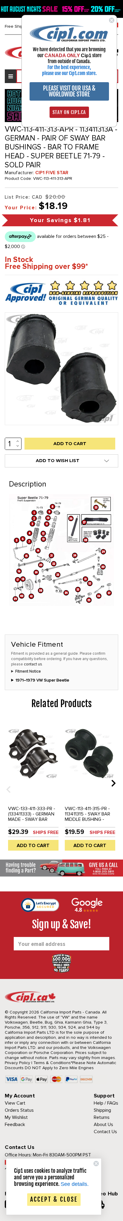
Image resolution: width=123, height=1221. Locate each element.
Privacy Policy (17, 1062)
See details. (75, 1184)
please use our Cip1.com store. (69, 73)
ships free (46, 832)
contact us (33, 664)
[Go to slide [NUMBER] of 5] (6, 783)
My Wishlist (16, 1117)
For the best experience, (69, 67)
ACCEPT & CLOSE (54, 1199)
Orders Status (19, 1110)
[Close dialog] (112, 20)
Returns (102, 1117)
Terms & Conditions (52, 1062)
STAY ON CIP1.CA (69, 112)
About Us (103, 1125)
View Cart (15, 1103)
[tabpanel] (33, 787)
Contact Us (105, 1132)
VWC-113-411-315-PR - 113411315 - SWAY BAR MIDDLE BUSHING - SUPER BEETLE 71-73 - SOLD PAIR (88, 819)
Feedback (15, 1125)
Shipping (102, 1110)
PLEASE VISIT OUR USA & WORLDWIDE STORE (69, 91)
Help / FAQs (106, 1103)
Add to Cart (33, 846)
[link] (69, 33)
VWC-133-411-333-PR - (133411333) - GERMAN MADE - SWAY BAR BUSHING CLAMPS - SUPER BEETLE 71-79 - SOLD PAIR (31, 822)
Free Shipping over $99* (46, 266)
